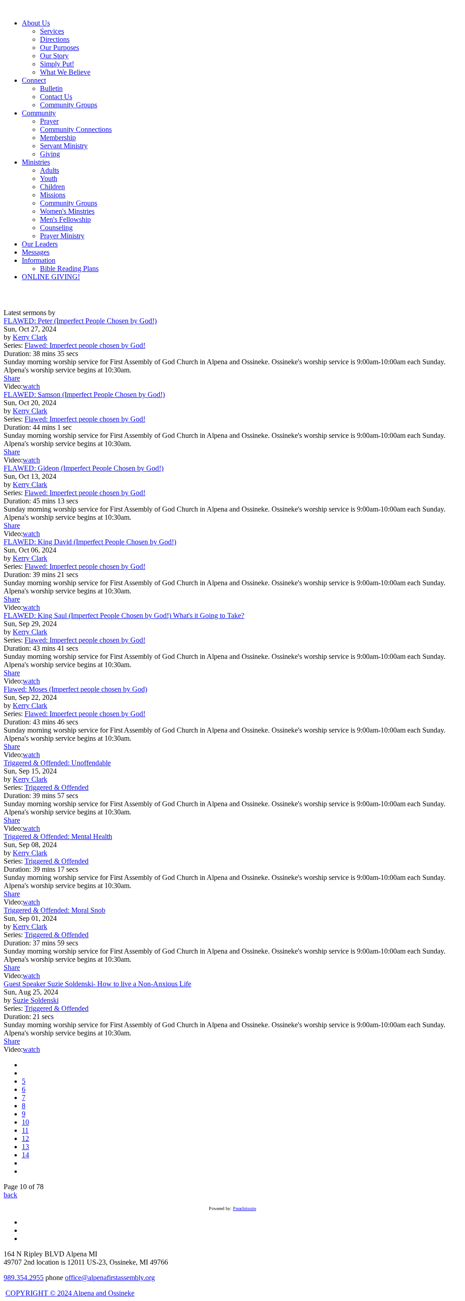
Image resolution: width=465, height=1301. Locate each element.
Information (38, 260)
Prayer (49, 121)
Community (39, 113)
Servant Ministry (64, 146)
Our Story (54, 56)
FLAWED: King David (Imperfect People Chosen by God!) (90, 542)
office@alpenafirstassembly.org (110, 1277)
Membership (58, 137)
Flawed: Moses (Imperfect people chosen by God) (75, 689)
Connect (34, 80)
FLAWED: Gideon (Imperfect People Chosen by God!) (83, 468)
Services (52, 31)
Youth (48, 178)
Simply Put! (57, 64)
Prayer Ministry (62, 236)
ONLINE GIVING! (51, 277)
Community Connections (76, 129)
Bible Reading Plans (69, 268)
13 (25, 1146)
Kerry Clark (30, 337)
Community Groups (68, 105)
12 (25, 1138)
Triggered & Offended (57, 787)
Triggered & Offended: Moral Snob (54, 910)
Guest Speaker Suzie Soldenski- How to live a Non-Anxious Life (97, 984)
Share (12, 378)
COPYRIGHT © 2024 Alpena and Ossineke (69, 1293)
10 (25, 1122)
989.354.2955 (24, 1277)
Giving (50, 154)
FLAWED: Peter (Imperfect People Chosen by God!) (80, 321)
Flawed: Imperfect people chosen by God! (85, 345)
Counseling (56, 227)
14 (25, 1155)
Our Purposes (59, 47)
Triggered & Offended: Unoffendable (57, 763)
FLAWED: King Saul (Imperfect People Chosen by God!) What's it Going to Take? (124, 615)
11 (25, 1130)
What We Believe (65, 72)
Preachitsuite (244, 1208)
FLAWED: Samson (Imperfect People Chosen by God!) (84, 394)
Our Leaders (40, 244)
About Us (36, 23)
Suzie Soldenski (36, 1000)
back (10, 1195)
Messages (35, 252)
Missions (52, 195)
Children (52, 187)
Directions (54, 39)
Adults (49, 170)
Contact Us (56, 96)
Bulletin (51, 88)
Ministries (36, 162)
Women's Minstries (67, 211)
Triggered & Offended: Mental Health (58, 836)
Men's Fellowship (65, 219)
